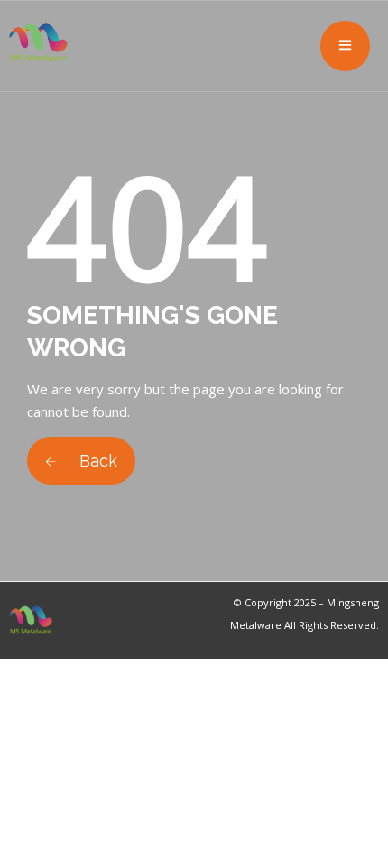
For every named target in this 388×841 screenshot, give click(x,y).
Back (96, 460)
